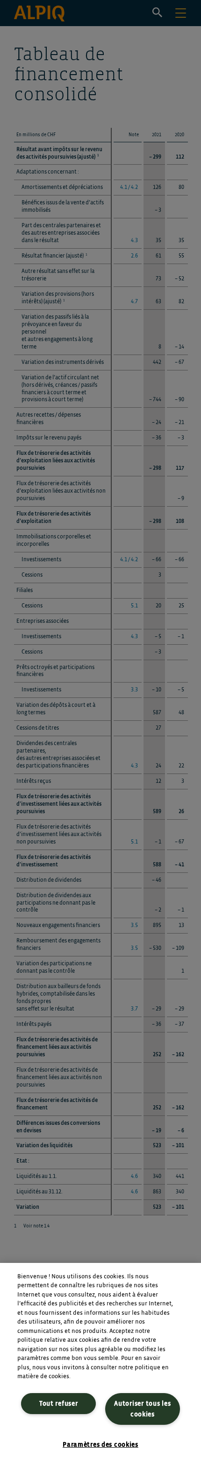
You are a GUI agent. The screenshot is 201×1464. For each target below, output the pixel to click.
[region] (100, 1363)
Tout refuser (58, 1403)
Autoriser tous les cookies (142, 1409)
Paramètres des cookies (100, 1444)
